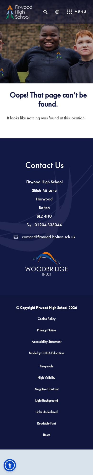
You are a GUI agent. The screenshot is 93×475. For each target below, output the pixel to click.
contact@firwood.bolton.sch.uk (48, 237)
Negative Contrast (46, 389)
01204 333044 (48, 224)
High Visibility (46, 378)
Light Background (46, 400)
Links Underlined (46, 412)
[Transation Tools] (57, 12)
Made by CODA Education (51, 355)
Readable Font (46, 423)
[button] (10, 465)
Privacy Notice (46, 330)
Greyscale (46, 366)
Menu (81, 12)
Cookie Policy (47, 319)
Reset (46, 435)
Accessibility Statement (46, 342)
